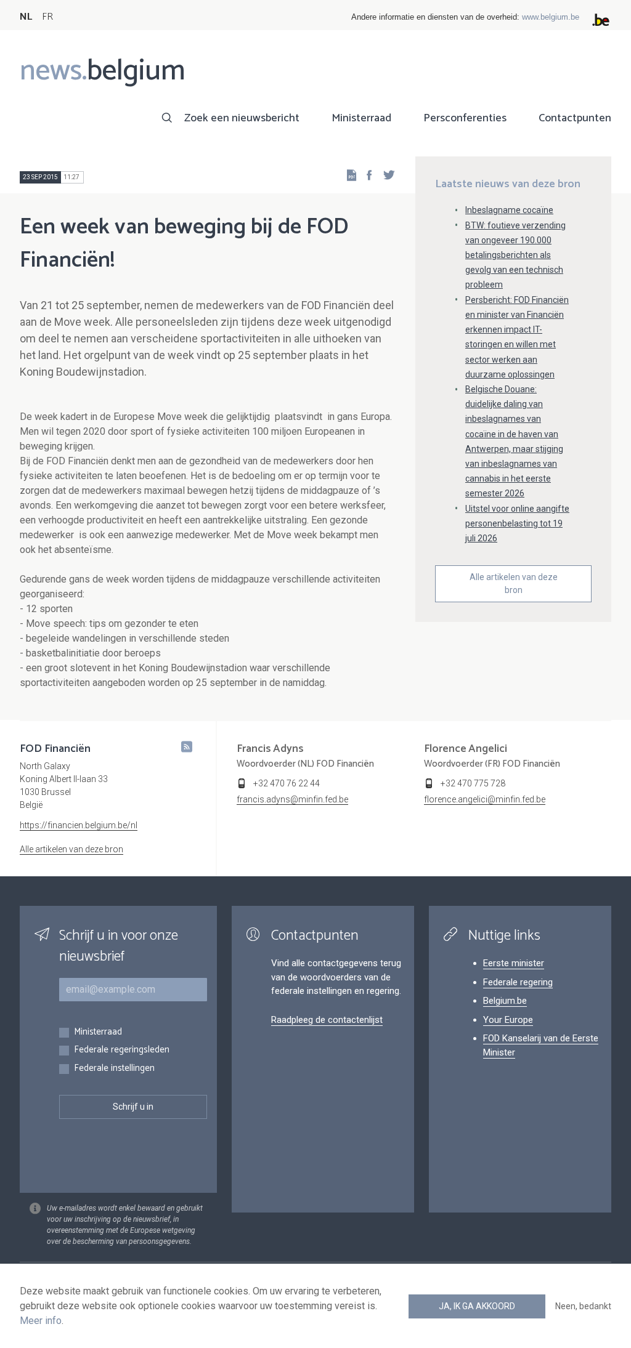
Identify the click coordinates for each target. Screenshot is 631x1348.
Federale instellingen (114, 1069)
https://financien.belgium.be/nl (78, 825)
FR (47, 17)
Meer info (41, 1320)
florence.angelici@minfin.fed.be (484, 799)
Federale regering (518, 982)
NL (26, 17)
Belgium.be (505, 1000)
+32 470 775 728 (473, 783)
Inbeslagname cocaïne (509, 210)
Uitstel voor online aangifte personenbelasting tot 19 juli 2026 (517, 523)
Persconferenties (465, 118)
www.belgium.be (550, 17)
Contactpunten (575, 118)
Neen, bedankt (583, 1306)
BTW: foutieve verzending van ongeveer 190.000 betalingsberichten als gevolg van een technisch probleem (515, 255)
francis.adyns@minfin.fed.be (292, 799)
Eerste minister (513, 963)
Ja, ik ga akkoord (477, 1306)
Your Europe (508, 1019)
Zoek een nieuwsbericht (241, 118)
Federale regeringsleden (121, 1050)
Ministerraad (361, 118)
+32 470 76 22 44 (286, 783)
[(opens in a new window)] (365, 174)
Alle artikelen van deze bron (514, 583)
